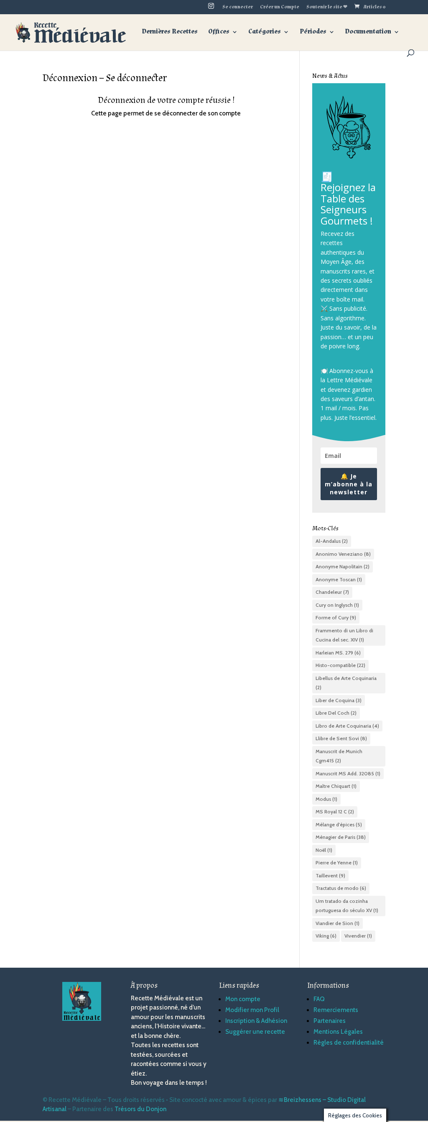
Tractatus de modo (341, 888)
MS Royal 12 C (335, 811)
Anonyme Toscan (339, 579)
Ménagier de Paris (341, 837)
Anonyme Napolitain (342, 566)
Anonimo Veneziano (343, 554)
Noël (324, 850)
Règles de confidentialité (348, 1042)
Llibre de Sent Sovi (341, 738)
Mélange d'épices (339, 824)
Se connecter (237, 7)
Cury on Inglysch (337, 605)
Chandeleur (332, 592)
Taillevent (330, 875)
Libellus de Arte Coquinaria (346, 683)
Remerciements (335, 1010)
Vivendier (358, 936)
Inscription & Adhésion (256, 1021)
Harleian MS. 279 (338, 652)
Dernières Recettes (170, 32)
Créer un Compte (279, 7)
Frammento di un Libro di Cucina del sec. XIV (344, 635)
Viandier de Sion (337, 923)
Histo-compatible (340, 665)
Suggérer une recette (255, 1031)
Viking (326, 936)
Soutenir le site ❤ (326, 7)
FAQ (319, 999)
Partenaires (329, 1021)
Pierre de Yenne (337, 862)
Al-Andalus (332, 541)
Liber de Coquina (339, 700)
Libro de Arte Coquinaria (347, 726)
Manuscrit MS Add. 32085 (348, 773)
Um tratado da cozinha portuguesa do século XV (347, 906)
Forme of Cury (336, 617)
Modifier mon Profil (252, 1010)
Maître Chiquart (336, 786)
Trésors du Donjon (140, 1109)
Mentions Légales (338, 1031)
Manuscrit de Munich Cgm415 (339, 756)
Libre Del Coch (336, 713)
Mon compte (242, 999)
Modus (326, 799)
